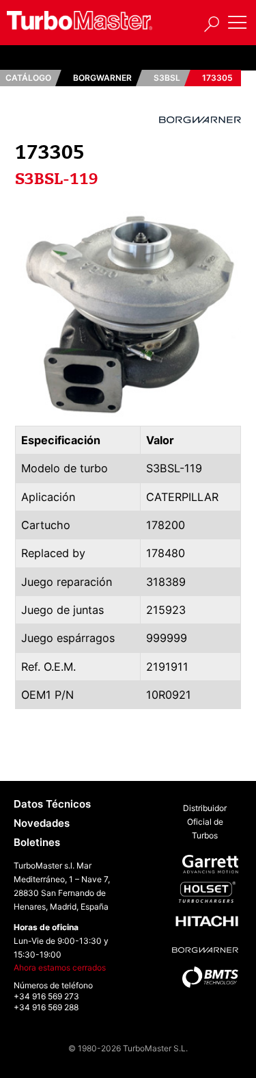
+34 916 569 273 (46, 996)
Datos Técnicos (52, 803)
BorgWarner (102, 78)
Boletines (37, 842)
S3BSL (167, 78)
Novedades (42, 823)
